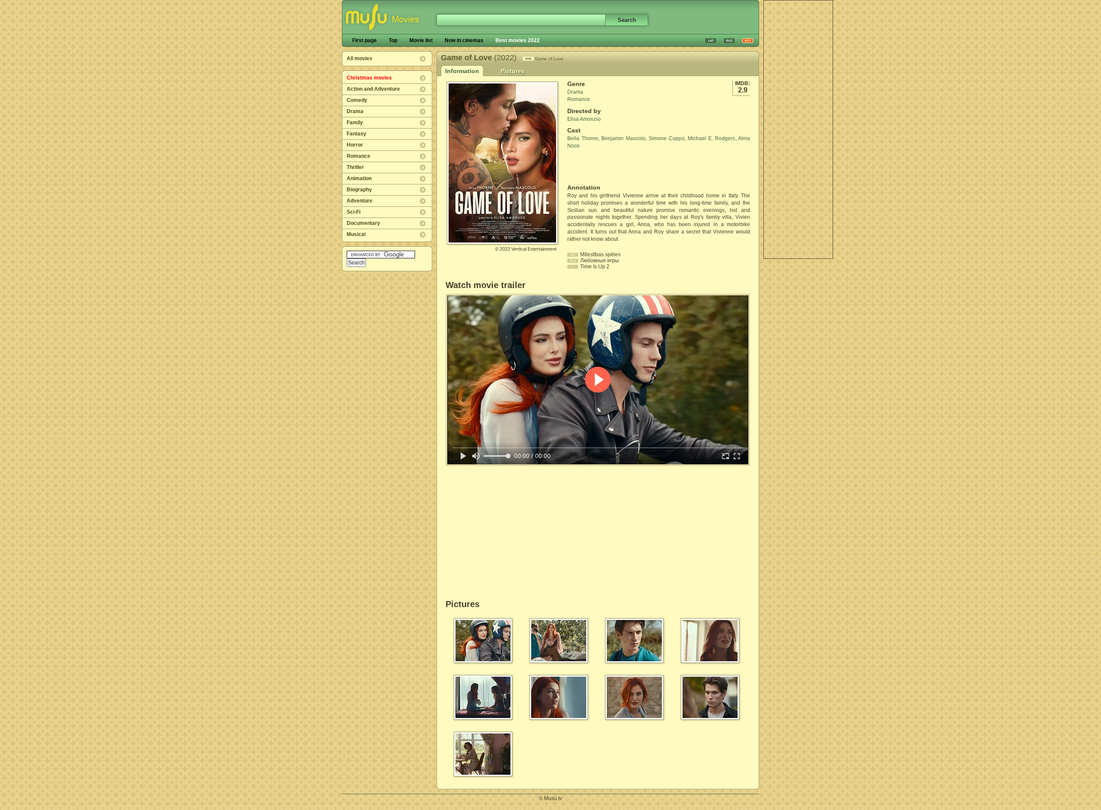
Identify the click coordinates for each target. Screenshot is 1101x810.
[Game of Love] (502, 241)
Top (393, 40)
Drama (355, 111)
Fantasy (356, 134)
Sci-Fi (353, 212)
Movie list (421, 40)
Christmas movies (369, 78)
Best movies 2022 (517, 40)
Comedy (357, 100)
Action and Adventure (373, 89)
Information (462, 71)
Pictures (513, 71)
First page (364, 40)
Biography (359, 190)
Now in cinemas (464, 40)
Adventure (359, 201)
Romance (358, 156)
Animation (359, 178)
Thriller (355, 167)
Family (355, 123)
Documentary (363, 223)
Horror (355, 145)
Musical (356, 234)
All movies (359, 58)
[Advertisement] (798, 129)
